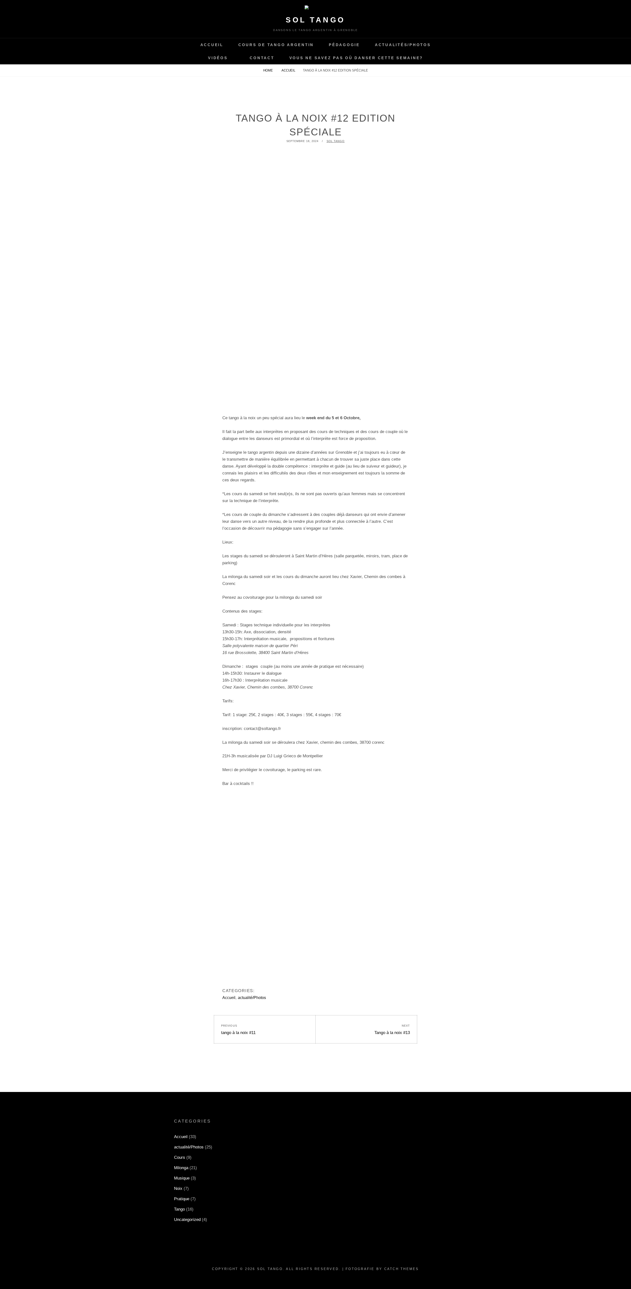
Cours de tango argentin (276, 45)
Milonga (181, 1167)
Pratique (181, 1199)
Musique (182, 1178)
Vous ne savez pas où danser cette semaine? (356, 58)
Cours (179, 1157)
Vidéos (218, 58)
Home (268, 70)
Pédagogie (344, 45)
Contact (262, 58)
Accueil (211, 45)
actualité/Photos (252, 998)
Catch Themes (401, 1269)
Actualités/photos (403, 45)
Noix (178, 1188)
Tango (179, 1209)
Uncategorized (187, 1219)
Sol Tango (315, 20)
